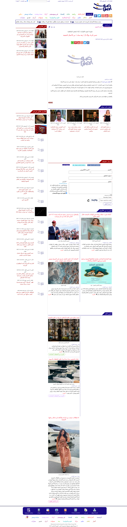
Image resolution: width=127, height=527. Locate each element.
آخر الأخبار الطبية (53, 501)
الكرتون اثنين (25, 200)
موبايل (39, 512)
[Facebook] (93, 165)
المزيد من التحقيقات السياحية (56, 354)
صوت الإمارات (24, 1)
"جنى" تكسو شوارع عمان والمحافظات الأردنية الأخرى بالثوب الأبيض (25, 191)
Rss (66, 512)
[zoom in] (49, 27)
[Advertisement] (54, 7)
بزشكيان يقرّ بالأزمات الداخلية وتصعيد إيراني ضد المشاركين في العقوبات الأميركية (25, 34)
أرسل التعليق (108, 204)
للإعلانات (57, 512)
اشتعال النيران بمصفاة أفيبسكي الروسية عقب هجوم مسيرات (96, 21)
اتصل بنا (48, 512)
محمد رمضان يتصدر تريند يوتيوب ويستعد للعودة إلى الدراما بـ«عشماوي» (74, 129)
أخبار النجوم (98, 27)
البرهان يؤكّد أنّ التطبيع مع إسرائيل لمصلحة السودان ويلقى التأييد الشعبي (25, 232)
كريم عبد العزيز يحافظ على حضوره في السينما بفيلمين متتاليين (91, 129)
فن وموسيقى (107, 27)
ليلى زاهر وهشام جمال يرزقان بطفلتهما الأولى (29, 21)
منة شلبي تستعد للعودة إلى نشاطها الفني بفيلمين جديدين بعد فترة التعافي (107, 129)
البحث (48, 1)
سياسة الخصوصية (29, 512)
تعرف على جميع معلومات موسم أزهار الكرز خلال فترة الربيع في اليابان (25, 222)
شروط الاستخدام (63, 183)
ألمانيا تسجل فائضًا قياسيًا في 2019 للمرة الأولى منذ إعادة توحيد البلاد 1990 (25, 244)
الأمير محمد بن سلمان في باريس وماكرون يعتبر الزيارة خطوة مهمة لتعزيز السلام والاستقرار (25, 44)
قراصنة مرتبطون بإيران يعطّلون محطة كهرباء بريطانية (61, 21)
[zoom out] (54, 27)
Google (17, 1)
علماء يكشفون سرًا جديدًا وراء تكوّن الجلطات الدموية (64, 359)
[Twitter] (79, 165)
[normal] (52, 27)
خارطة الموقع (95, 512)
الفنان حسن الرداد (106, 81)
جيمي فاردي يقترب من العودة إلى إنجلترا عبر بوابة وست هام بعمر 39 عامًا (25, 129)
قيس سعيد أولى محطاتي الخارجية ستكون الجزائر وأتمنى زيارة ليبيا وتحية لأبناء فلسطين (25, 275)
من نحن (86, 512)
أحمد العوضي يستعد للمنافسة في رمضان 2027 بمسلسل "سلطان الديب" (58, 129)
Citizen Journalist (76, 512)
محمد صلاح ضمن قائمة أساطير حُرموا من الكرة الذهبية (63, 317)
